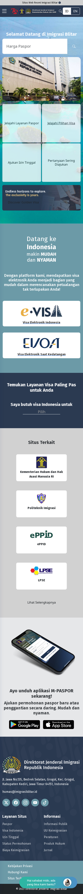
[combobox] (41, 410)
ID (67, 11)
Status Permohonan (16, 843)
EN (75, 11)
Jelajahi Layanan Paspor (22, 123)
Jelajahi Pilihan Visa (61, 123)
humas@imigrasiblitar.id (19, 792)
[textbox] (41, 411)
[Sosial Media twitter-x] (6, 802)
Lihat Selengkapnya (41, 602)
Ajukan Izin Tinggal (22, 162)
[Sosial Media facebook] (16, 802)
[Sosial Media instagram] (25, 802)
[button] (8, 80)
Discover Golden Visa (23, 202)
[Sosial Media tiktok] (45, 802)
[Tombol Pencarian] (74, 46)
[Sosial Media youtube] (35, 802)
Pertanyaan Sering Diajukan (61, 162)
